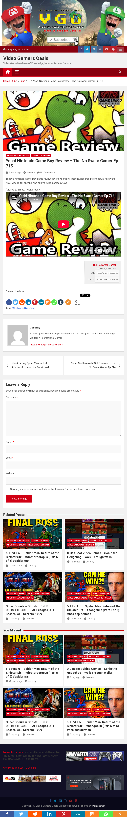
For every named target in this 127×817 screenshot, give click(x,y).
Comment (12, 397)
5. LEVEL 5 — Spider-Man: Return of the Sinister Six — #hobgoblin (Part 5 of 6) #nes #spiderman (93, 610)
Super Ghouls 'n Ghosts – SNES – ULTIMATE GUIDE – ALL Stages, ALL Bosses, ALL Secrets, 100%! (30, 610)
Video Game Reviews (40, 156)
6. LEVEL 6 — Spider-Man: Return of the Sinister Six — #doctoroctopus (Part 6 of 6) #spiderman (32, 556)
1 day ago (75, 561)
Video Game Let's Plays (18, 156)
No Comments (47, 172)
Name (10, 442)
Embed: (91, 279)
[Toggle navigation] (16, 72)
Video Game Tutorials (38, 545)
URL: (93, 273)
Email (9, 457)
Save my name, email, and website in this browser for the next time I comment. (53, 489)
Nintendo (29, 308)
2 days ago (14, 618)
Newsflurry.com (13, 752)
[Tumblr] (61, 299)
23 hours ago (15, 565)
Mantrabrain (98, 805)
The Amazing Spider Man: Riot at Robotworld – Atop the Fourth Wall (30, 365)
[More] (68, 299)
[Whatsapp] (54, 299)
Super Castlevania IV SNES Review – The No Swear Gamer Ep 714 (93, 365)
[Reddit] (22, 299)
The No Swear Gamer (104, 264)
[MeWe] (41, 299)
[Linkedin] (28, 299)
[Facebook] (9, 299)
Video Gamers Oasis (25, 58)
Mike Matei (17, 308)
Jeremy (31, 172)
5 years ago (15, 172)
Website (10, 473)
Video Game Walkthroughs (81, 545)
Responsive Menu (120, 49)
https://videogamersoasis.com (46, 344)
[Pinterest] (35, 299)
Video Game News (39, 541)
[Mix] (48, 299)
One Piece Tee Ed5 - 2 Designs (19, 767)
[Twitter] (15, 299)
